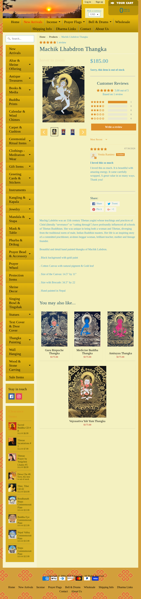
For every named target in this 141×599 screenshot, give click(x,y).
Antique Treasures (16, 78)
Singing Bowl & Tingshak (15, 303)
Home (15, 22)
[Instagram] (19, 396)
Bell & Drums (98, 22)
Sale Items (16, 377)
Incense (52, 22)
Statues (14, 314)
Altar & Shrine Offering (15, 65)
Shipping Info (42, 29)
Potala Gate (77, 576)
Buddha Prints (14, 102)
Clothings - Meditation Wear (17, 155)
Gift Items (16, 166)
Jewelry (14, 209)
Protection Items (16, 277)
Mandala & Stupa (17, 219)
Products (53, 37)
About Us (102, 29)
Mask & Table (14, 230)
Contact (85, 29)
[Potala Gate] (42, 9)
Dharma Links (66, 29)
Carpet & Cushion (15, 129)
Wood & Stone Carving (15, 365)
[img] (98, 149)
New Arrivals (33, 22)
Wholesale (122, 22)
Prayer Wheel (13, 266)
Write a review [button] (113, 126)
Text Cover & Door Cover (17, 326)
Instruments (17, 190)
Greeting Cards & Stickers (15, 178)
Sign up (99, 2)
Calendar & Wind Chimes (17, 115)
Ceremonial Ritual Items (17, 141)
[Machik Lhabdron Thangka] (54, 131)
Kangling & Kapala (17, 199)
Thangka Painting (15, 340)
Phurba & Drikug (16, 242)
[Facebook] (11, 396)
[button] (48, 42)
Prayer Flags (73, 22)
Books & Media (15, 90)
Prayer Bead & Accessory (18, 254)
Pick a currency (94, 11)
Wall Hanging (15, 352)
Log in (88, 2)
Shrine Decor (13, 289)
